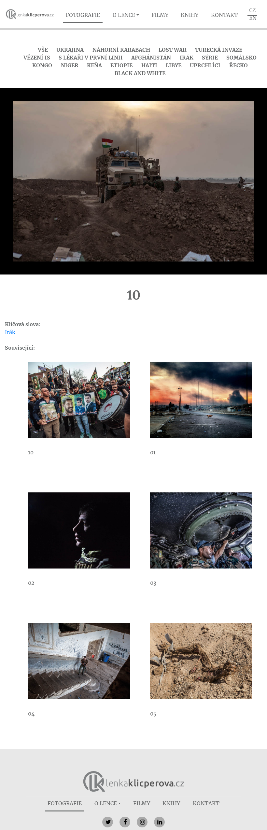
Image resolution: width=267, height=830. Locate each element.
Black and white (140, 73)
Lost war (173, 50)
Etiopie (121, 65)
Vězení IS (36, 57)
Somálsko (241, 57)
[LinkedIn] (159, 822)
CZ (252, 10)
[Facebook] (124, 822)
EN (253, 18)
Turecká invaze (218, 50)
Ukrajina (70, 50)
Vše (43, 50)
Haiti (149, 65)
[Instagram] (142, 822)
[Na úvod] (134, 781)
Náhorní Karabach (121, 50)
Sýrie (210, 57)
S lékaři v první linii (91, 57)
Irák (186, 57)
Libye (173, 65)
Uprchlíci (205, 65)
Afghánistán (151, 57)
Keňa (94, 65)
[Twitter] (107, 822)
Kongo (42, 65)
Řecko (238, 65)
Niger (69, 65)
